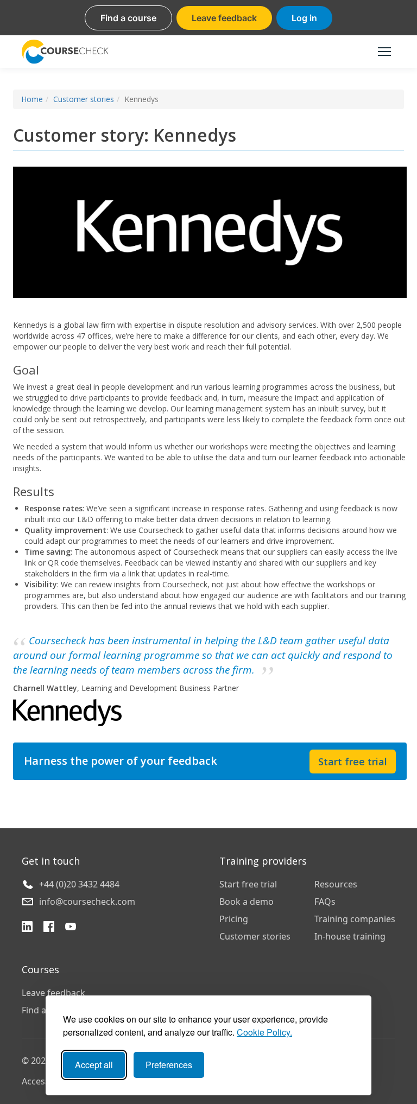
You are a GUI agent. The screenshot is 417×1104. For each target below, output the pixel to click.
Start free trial (352, 761)
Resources (335, 884)
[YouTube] (70, 928)
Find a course (128, 17)
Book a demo (246, 902)
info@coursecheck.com (87, 902)
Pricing (233, 919)
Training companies (354, 919)
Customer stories (83, 99)
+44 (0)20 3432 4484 (79, 884)
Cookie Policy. (264, 1032)
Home (32, 99)
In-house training (350, 936)
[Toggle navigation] (384, 51)
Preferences (169, 1064)
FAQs (325, 902)
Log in (304, 17)
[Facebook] (48, 928)
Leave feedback (224, 17)
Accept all (94, 1064)
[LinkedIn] (27, 928)
